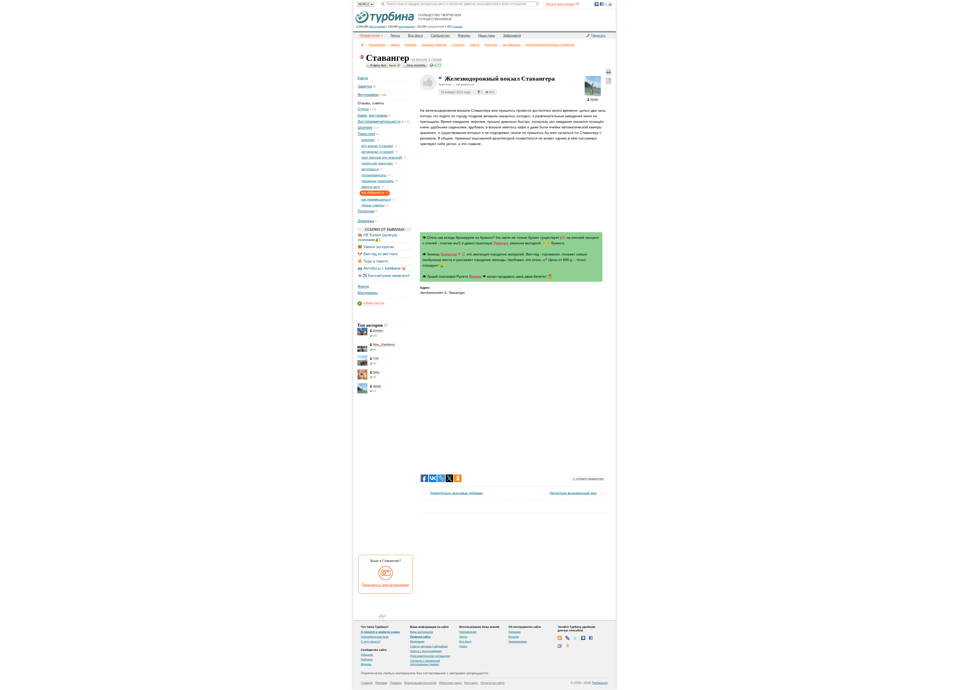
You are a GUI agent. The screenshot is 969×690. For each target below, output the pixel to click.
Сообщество (440, 35)
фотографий (377, 26)
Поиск (463, 646)
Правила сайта (420, 636)
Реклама (381, 683)
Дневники (366, 221)
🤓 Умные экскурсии (376, 247)
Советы (474, 44)
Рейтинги (366, 659)
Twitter (575, 638)
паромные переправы (377, 181)
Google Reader (560, 646)
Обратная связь (450, 683)
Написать (598, 35)
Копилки (513, 636)
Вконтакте (583, 638)
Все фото (415, 35)
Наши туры (486, 35)
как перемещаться (376, 199)
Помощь (396, 683)
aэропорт (368, 140)
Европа (395, 44)
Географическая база (374, 636)
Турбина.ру (599, 683)
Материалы (368, 293)
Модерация (417, 641)
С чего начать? (370, 641)
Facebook (591, 638)
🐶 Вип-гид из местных (378, 254)
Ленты (395, 35)
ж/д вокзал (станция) (377, 146)
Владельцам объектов (420, 683)
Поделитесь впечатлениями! (385, 585)
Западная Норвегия (434, 44)
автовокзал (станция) (377, 152)
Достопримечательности (379, 121)
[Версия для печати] (608, 72)
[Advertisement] (384, 475)
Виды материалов (421, 631)
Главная (362, 44)
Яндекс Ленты (568, 646)
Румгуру (501, 243)
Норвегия (411, 44)
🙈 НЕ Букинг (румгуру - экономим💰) (379, 237)
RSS (560, 638)
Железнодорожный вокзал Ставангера (550, 44)
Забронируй (512, 35)
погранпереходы (373, 175)
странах (457, 26)
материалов (406, 26)
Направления (377, 44)
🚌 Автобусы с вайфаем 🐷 (382, 268)
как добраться (511, 44)
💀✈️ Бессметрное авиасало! (384, 275)
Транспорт (491, 44)
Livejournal (568, 638)
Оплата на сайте (492, 683)
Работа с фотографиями (426, 651)
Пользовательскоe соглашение (430, 655)
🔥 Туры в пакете (373, 261)
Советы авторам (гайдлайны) (429, 646)
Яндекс (475, 276)
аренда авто (370, 187)
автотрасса (370, 169)
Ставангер (458, 44)
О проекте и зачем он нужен (380, 631)
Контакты (471, 683)
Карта (363, 78)
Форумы (464, 35)
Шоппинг (365, 127)
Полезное (366, 211)
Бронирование (517, 641)
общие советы (373, 205)
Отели (363, 109)
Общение (367, 654)
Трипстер (449, 254)
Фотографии (368, 94)
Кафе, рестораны (373, 115)
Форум (363, 286)
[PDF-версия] (609, 81)
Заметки (365, 86)
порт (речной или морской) (381, 157)
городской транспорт (377, 163)
